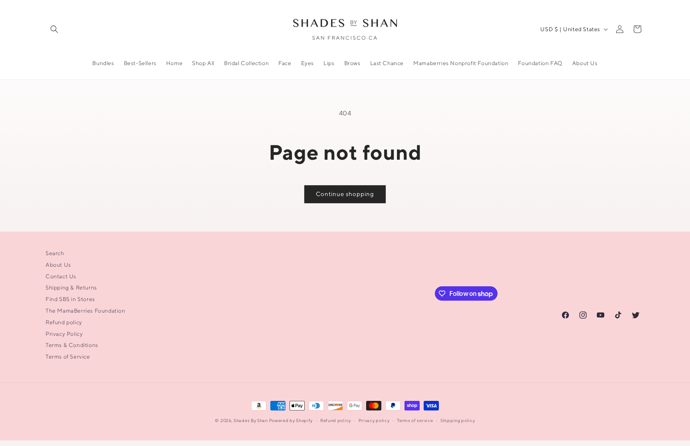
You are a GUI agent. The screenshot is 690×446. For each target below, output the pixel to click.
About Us (58, 265)
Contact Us (61, 276)
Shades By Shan (251, 420)
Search (55, 253)
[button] (54, 29)
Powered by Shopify (291, 420)
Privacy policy (374, 420)
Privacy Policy (64, 334)
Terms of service (415, 420)
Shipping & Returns (71, 287)
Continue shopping (345, 193)
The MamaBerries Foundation (85, 310)
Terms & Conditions (72, 345)
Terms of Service (68, 356)
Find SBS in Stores (70, 299)
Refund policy (64, 322)
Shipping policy (457, 420)
